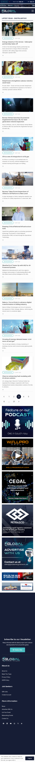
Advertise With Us (7, 709)
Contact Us (5, 718)
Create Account (6, 695)
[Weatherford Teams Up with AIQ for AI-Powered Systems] (17, 262)
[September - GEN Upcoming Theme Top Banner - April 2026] (17, 6)
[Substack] (21, 723)
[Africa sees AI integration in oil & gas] (17, 152)
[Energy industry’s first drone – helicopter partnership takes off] (17, 39)
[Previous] (4, 396)
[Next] (19, 401)
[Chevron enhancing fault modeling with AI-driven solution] (17, 374)
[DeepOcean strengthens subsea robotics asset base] (17, 77)
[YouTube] (10, 723)
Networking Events (7, 715)
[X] (18, 723)
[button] (33, 11)
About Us (4, 671)
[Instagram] (14, 723)
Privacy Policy (6, 677)
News (3, 706)
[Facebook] (3, 723)
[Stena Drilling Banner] (17, 586)
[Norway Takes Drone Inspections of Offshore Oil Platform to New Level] (17, 187)
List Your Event (6, 712)
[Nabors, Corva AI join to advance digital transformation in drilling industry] (17, 299)
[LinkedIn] (7, 723)
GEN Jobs (5, 691)
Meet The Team (6, 674)
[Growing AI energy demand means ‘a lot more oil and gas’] (17, 336)
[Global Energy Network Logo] (8, 11)
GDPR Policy (5, 680)
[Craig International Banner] (17, 576)
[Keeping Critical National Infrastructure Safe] (17, 224)
